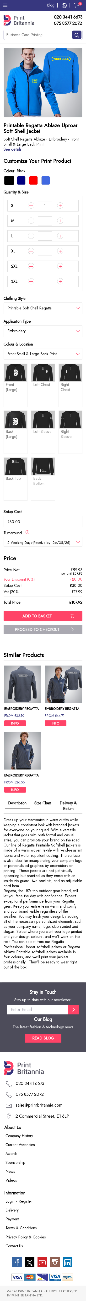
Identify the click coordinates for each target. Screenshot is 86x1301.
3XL (14, 281)
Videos (11, 1180)
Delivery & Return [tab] (68, 805)
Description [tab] (17, 803)
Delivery (12, 1210)
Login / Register (18, 1201)
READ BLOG (43, 1038)
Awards (11, 1153)
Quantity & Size (16, 192)
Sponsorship (15, 1162)
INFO (15, 723)
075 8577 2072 (68, 23)
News (10, 1171)
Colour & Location (18, 344)
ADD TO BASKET (37, 616)
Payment (12, 1219)
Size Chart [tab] (42, 803)
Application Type (17, 321)
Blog (50, 5)
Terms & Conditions (21, 1228)
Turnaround (14, 533)
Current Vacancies (20, 1144)
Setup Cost (13, 511)
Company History (19, 1136)
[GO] (73, 1009)
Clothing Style (15, 298)
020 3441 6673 (68, 17)
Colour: (14, 171)
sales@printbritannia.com (39, 1105)
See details (13, 149)
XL (13, 251)
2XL (14, 266)
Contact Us (14, 1246)
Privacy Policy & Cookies (25, 1237)
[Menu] (5, 5)
